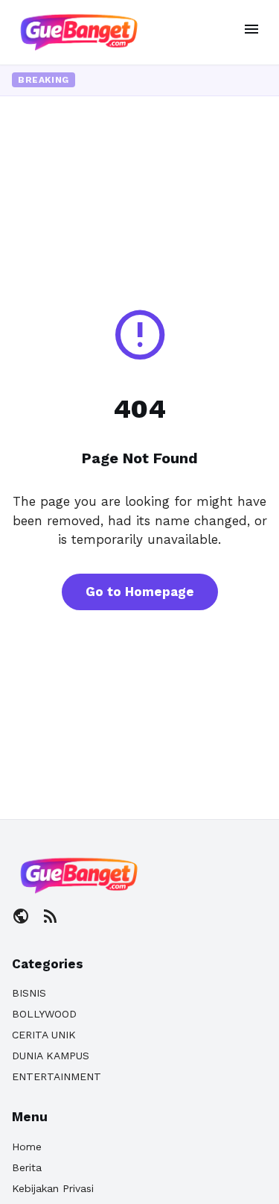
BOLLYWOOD (44, 1014)
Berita (27, 1167)
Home (27, 1147)
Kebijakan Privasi (53, 1188)
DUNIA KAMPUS (50, 1056)
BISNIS (29, 993)
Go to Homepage (140, 591)
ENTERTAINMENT (56, 1076)
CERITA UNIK (44, 1035)
